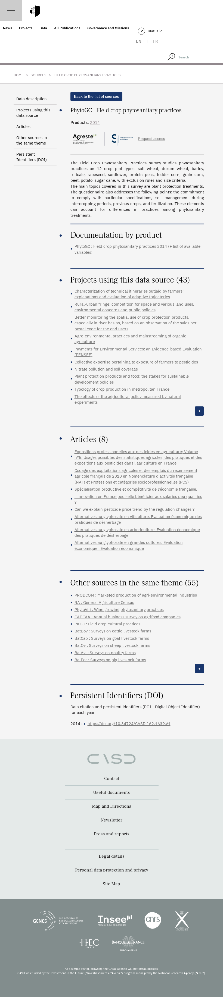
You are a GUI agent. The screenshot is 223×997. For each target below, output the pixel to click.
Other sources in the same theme (31, 140)
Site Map (111, 884)
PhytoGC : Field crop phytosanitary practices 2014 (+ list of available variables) (137, 249)
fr (155, 41)
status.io (155, 31)
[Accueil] (35, 11)
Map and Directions (111, 806)
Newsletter (111, 820)
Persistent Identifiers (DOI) (31, 157)
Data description (31, 98)
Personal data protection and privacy (111, 870)
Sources (39, 75)
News (7, 28)
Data (43, 28)
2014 (95, 122)
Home (19, 75)
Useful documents (111, 792)
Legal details (112, 856)
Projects (25, 28)
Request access (151, 138)
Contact (111, 779)
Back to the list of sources (96, 96)
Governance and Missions (108, 28)
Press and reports (111, 834)
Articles (23, 126)
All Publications (67, 28)
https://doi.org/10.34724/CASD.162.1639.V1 (129, 723)
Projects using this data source (33, 112)
